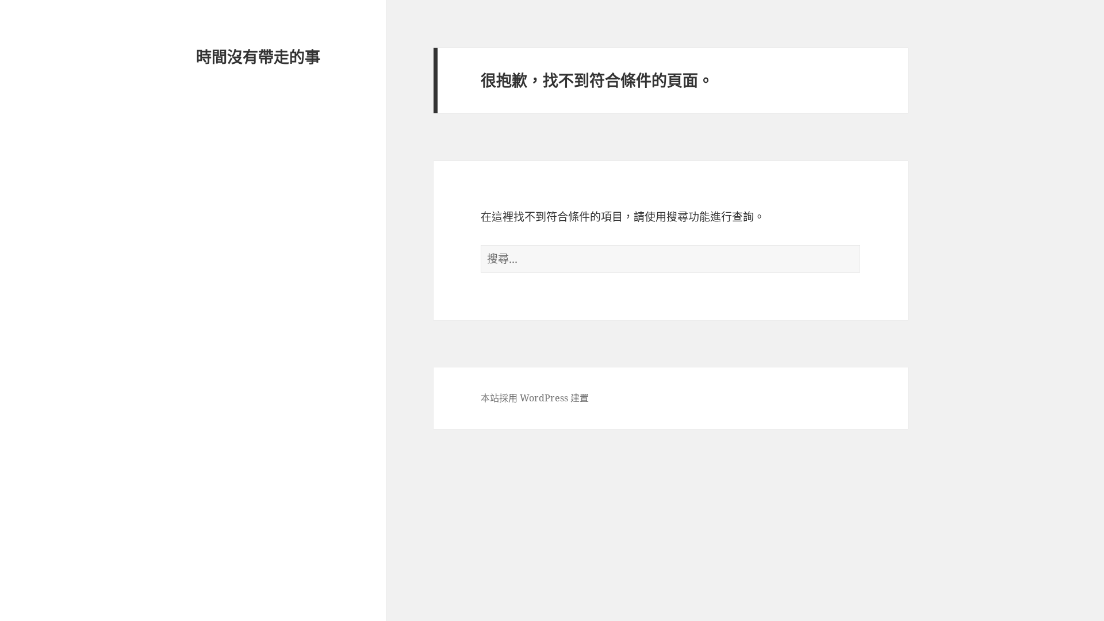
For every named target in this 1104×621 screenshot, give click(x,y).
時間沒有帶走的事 (258, 56)
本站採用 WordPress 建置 (535, 398)
